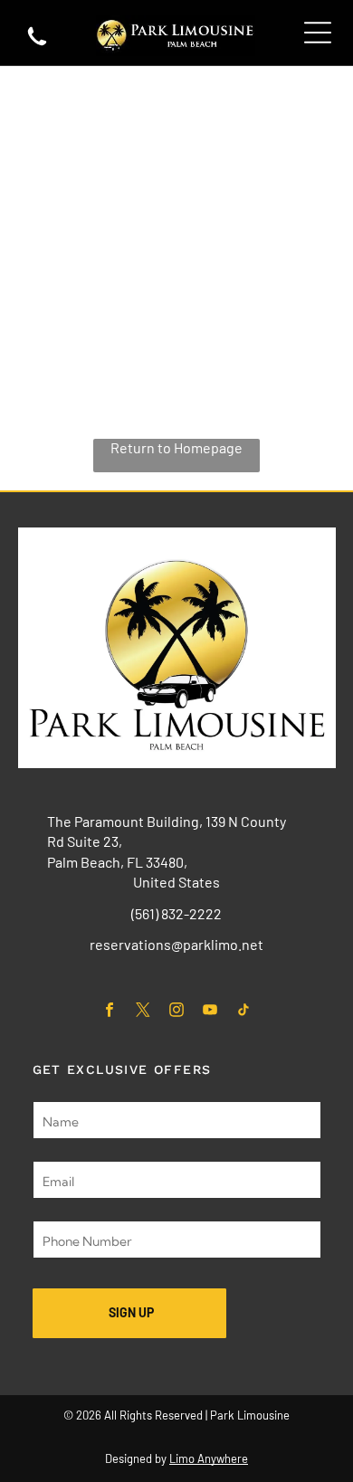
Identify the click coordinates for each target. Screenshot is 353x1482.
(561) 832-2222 (176, 913)
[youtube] (210, 1011)
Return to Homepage (176, 447)
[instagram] (177, 1011)
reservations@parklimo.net (176, 944)
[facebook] (110, 1011)
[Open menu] (317, 32)
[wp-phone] (37, 44)
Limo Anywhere (208, 1458)
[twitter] (143, 1011)
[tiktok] (244, 1011)
